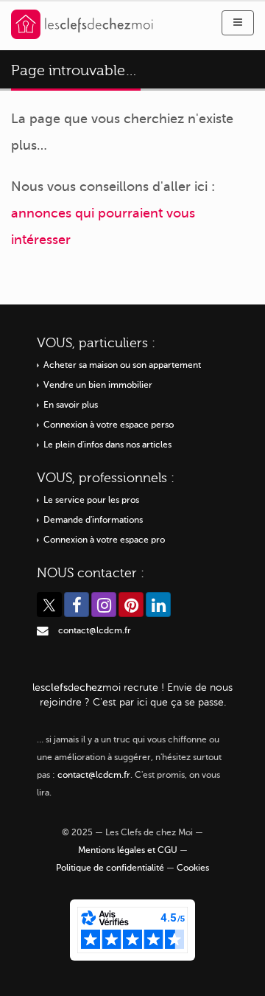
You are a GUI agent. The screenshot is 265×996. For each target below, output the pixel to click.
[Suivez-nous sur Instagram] (103, 604)
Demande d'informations (93, 520)
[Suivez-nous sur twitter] (49, 604)
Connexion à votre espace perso (108, 425)
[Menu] (238, 22)
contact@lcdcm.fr (94, 630)
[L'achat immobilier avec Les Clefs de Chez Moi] (82, 23)
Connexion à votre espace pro (104, 540)
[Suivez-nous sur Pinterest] (131, 604)
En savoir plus (70, 405)
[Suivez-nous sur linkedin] (158, 604)
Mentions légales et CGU (127, 850)
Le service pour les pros (91, 500)
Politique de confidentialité (110, 868)
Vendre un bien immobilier (97, 385)
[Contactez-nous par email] (43, 630)
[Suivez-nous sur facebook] (76, 604)
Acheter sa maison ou (122, 365)
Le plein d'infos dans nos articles (107, 445)
